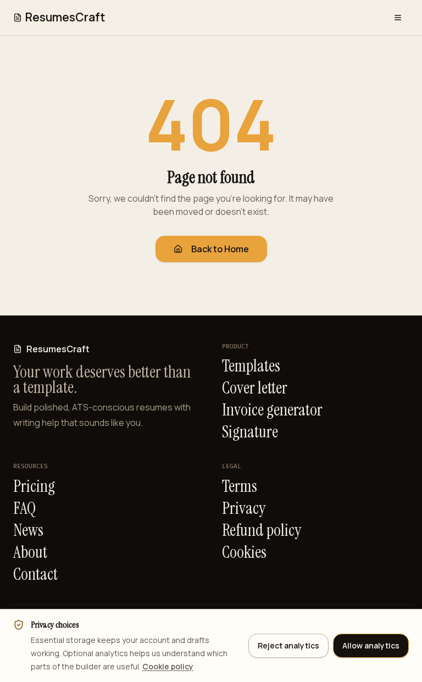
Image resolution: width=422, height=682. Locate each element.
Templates (251, 366)
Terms (239, 486)
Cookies (244, 552)
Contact (35, 574)
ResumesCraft (65, 17)
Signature (250, 432)
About (30, 552)
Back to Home (220, 249)
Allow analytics (370, 645)
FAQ (24, 508)
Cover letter (254, 388)
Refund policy (261, 530)
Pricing (34, 486)
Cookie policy (167, 666)
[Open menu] (398, 18)
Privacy (243, 508)
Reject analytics (288, 645)
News (28, 530)
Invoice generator (272, 410)
